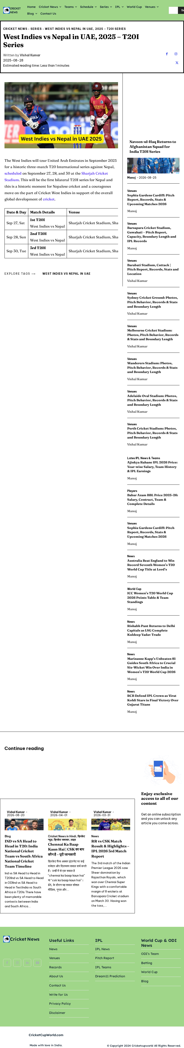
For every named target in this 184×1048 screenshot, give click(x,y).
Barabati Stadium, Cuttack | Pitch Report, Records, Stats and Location (153, 269)
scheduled (13, 173)
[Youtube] (37, 963)
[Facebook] (167, 54)
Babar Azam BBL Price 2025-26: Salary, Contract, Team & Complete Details (152, 499)
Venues (132, 191)
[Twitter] (177, 63)
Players (132, 491)
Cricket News (15, 29)
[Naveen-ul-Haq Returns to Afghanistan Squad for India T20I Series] (153, 165)
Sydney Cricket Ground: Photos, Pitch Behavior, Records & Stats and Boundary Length (152, 302)
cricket (49, 199)
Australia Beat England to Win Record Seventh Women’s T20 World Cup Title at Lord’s (151, 565)
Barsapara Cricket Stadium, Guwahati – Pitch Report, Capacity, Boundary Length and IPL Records (151, 234)
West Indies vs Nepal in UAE (66, 273)
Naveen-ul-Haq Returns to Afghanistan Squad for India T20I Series (152, 146)
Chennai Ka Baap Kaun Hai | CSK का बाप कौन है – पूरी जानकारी (66, 849)
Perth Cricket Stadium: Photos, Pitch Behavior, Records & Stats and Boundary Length (152, 432)
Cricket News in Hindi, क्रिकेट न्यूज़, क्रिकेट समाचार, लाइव (66, 838)
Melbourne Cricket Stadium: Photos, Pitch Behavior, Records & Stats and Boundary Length (152, 334)
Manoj (131, 177)
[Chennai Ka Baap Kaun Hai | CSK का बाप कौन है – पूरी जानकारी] (67, 824)
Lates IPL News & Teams (143, 458)
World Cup (134, 589)
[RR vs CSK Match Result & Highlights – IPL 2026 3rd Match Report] (110, 824)
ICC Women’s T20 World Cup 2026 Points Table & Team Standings (150, 597)
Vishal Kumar (30, 55)
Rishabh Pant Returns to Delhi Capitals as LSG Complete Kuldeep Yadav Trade (151, 630)
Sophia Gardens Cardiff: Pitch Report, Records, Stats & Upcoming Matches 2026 (150, 199)
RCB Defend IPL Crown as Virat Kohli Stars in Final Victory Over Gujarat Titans (152, 700)
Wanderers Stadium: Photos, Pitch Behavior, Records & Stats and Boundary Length (152, 367)
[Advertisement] (153, 104)
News (131, 556)
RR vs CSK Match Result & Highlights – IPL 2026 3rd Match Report (110, 848)
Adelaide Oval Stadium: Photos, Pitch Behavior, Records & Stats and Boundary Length (152, 400)
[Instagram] (176, 54)
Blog (8, 836)
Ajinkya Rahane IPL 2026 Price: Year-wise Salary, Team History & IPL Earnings (152, 466)
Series (36, 29)
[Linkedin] (27, 963)
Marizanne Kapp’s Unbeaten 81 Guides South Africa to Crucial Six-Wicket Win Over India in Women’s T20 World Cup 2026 (151, 665)
